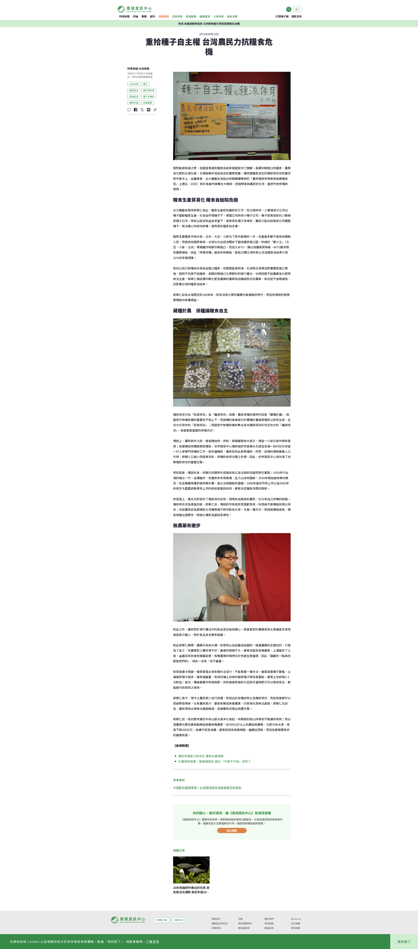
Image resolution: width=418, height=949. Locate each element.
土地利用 (218, 16)
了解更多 (153, 941)
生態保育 (177, 16)
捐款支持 (296, 16)
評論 (135, 16)
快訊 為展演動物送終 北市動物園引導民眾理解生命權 (209, 24)
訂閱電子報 (282, 16)
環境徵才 (216, 918)
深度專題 (163, 16)
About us (296, 918)
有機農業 (147, 102)
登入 (297, 9)
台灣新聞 (144, 68)
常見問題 (269, 923)
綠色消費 (232, 16)
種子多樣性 (148, 96)
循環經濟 (205, 16)
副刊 (152, 16)
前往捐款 (232, 830)
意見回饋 (295, 928)
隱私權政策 (243, 928)
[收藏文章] (129, 109)
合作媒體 (295, 923)
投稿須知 (216, 928)
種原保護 (133, 102)
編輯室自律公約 (220, 923)
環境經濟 (133, 96)
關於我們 (269, 918)
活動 (240, 918)
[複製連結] (155, 109)
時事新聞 (124, 16)
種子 (145, 83)
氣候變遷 (191, 16)
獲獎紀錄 (269, 928)
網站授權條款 (245, 923)
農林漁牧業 (148, 90)
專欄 (144, 16)
